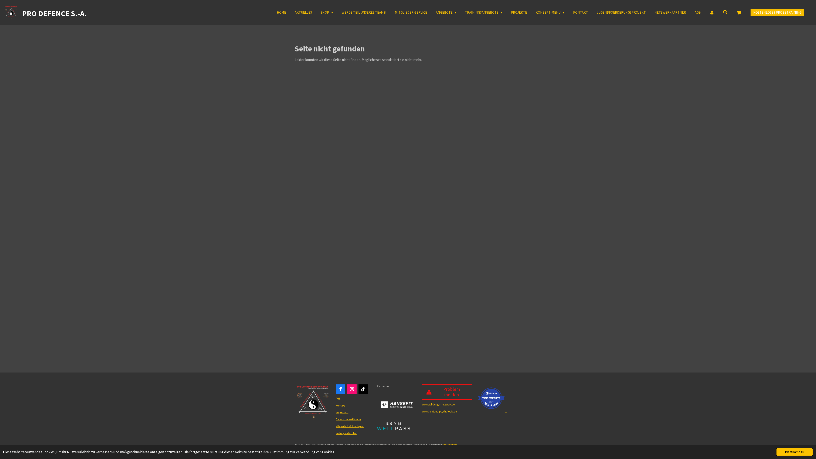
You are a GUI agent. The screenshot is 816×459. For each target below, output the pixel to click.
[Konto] (712, 12)
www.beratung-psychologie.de (439, 411)
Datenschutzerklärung (348, 419)
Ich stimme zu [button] (794, 452)
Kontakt (341, 405)
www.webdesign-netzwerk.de (438, 404)
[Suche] (725, 12)
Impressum (342, 412)
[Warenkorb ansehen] (739, 12)
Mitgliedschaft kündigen (350, 426)
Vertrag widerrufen (346, 433)
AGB (338, 398)
